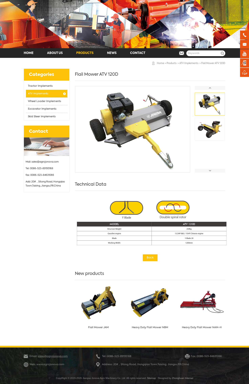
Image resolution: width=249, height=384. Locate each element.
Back (150, 257)
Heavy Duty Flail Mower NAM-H (202, 327)
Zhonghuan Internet (182, 378)
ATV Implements (188, 63)
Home (160, 63)
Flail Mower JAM (98, 327)
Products (172, 63)
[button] (210, 171)
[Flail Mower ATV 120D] (132, 171)
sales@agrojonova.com (45, 162)
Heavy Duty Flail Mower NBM (150, 327)
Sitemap (151, 378)
